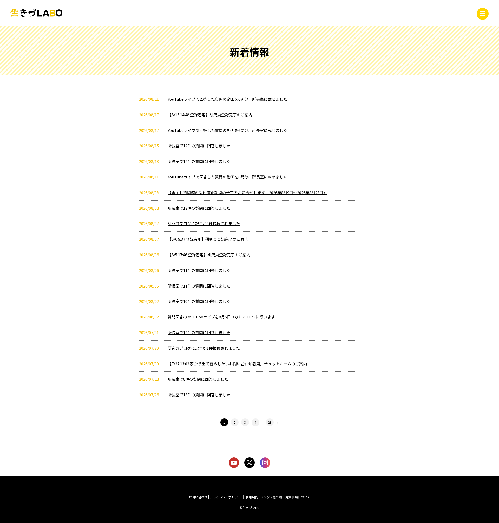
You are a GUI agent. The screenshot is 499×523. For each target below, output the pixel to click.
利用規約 (252, 497)
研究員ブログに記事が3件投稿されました (204, 223)
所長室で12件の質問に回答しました (199, 145)
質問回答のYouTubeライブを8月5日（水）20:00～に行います (221, 317)
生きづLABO (36, 13)
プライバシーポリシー (225, 497)
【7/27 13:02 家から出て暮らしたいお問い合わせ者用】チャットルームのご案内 (237, 363)
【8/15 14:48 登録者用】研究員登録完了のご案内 (210, 114)
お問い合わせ (198, 497)
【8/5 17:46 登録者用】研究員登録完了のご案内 (209, 254)
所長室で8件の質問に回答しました (198, 379)
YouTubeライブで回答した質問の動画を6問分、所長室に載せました (227, 99)
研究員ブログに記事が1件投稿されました (204, 348)
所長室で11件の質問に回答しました (199, 270)
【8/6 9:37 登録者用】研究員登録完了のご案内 (208, 239)
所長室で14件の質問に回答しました (199, 332)
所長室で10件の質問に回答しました (199, 301)
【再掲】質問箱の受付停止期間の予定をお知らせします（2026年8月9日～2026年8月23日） (247, 192)
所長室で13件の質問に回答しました (199, 394)
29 (270, 422)
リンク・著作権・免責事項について (285, 497)
